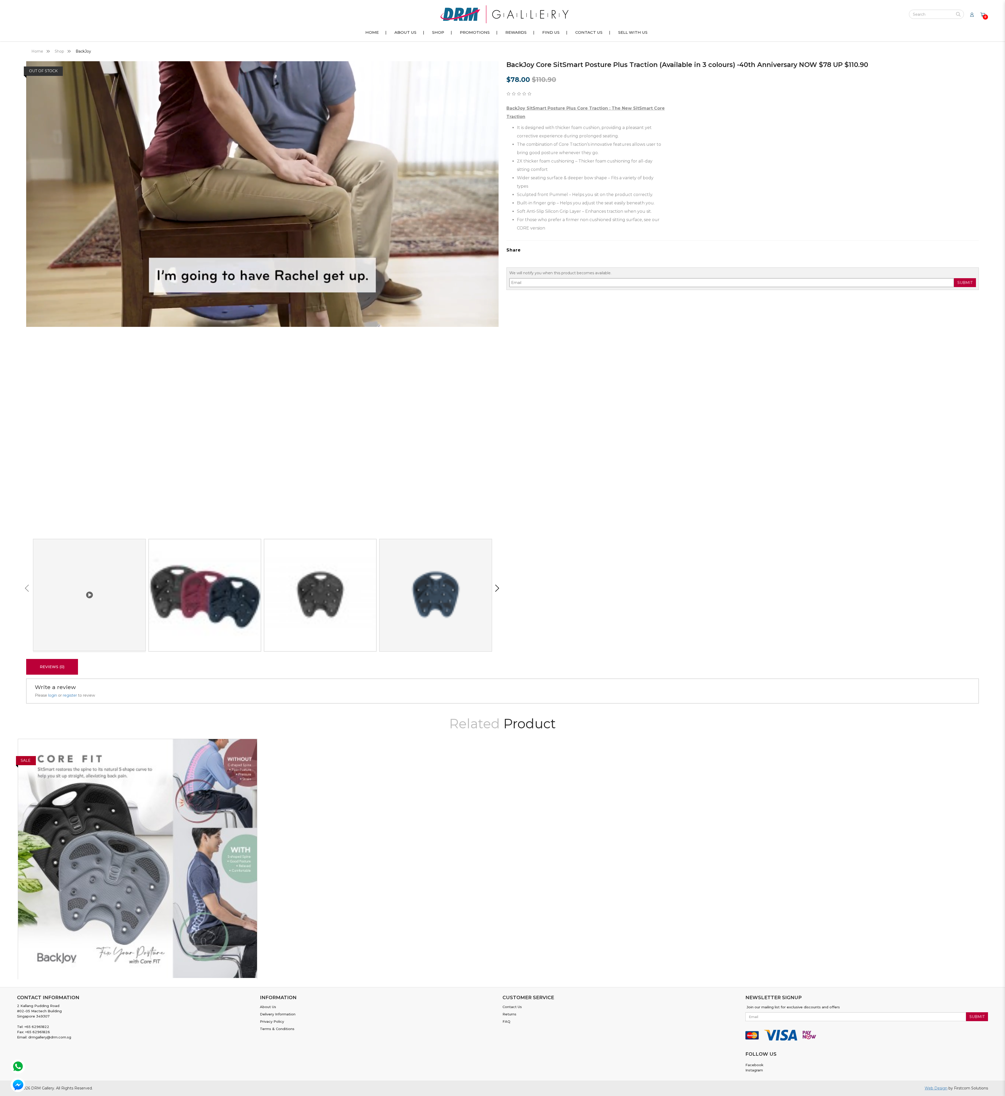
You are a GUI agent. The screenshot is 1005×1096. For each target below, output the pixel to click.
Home (37, 51)
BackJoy (83, 51)
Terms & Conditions (277, 1029)
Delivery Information (277, 1014)
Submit (965, 282)
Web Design (936, 1088)
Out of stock (43, 71)
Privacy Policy (272, 1021)
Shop (59, 51)
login (52, 695)
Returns (509, 1014)
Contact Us (512, 1007)
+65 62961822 (36, 1027)
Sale (26, 760)
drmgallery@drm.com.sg (49, 1037)
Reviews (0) (52, 666)
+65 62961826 (37, 1032)
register (70, 695)
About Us (268, 1007)
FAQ (506, 1021)
